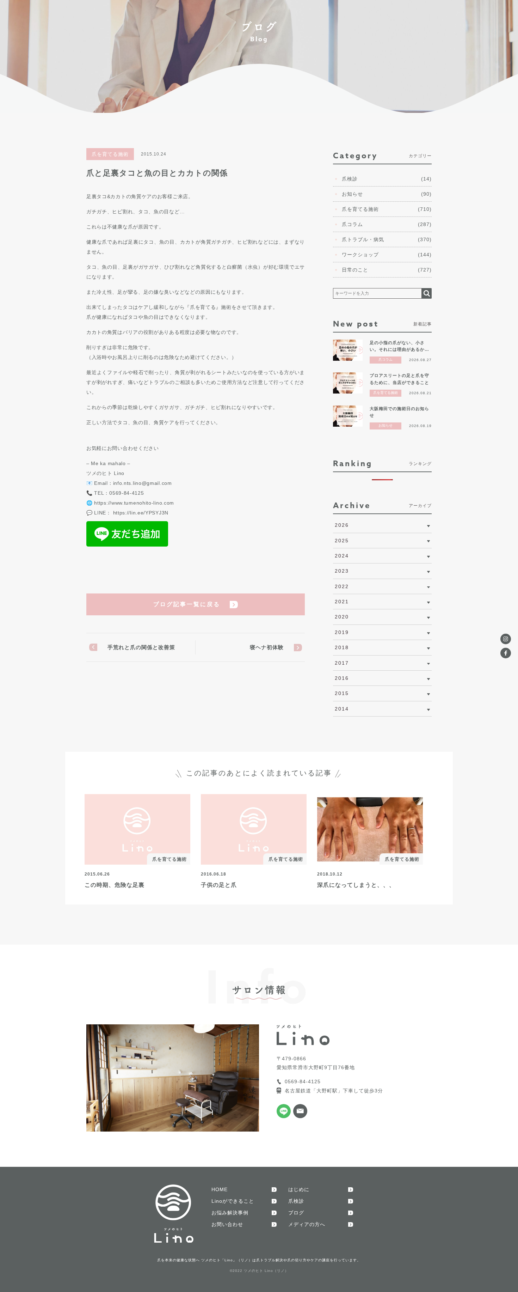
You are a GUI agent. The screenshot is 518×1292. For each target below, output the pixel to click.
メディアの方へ (306, 1224)
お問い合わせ (227, 1224)
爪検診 (296, 1201)
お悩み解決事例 (229, 1212)
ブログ (296, 1212)
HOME (219, 1189)
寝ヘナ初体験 (267, 647)
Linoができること (232, 1201)
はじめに (298, 1189)
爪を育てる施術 (110, 154)
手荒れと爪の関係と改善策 (141, 647)
